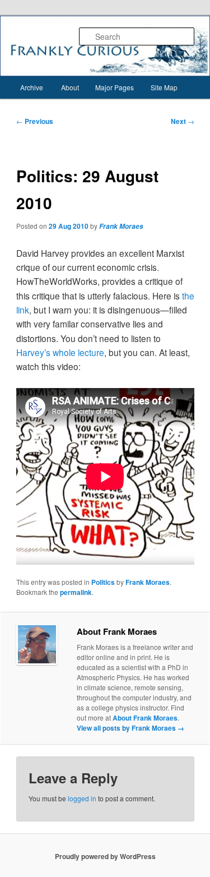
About (70, 87)
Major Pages (114, 87)
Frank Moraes (121, 226)
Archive (31, 87)
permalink (76, 592)
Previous (34, 121)
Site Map (164, 87)
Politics (103, 582)
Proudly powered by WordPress (105, 856)
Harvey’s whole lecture (60, 352)
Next (182, 121)
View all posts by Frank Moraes (130, 728)
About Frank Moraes (145, 718)
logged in (82, 798)
